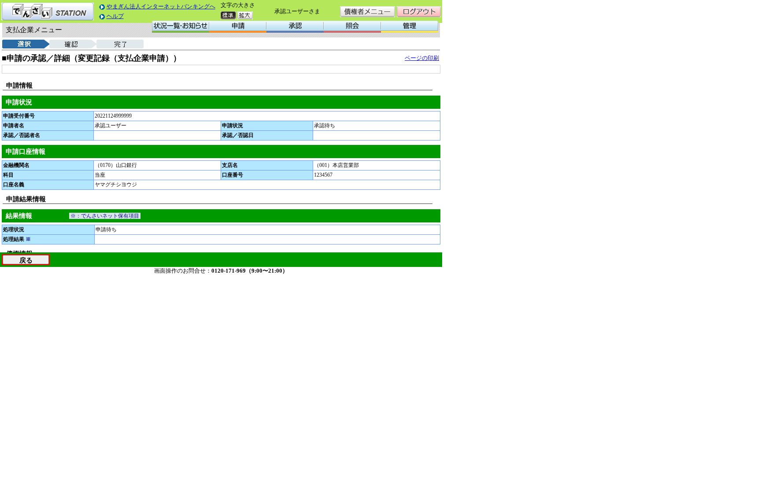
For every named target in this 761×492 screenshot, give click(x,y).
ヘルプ (115, 16)
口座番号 (232, 175)
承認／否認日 (238, 135)
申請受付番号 (19, 116)
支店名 (230, 165)
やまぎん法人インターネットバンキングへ (161, 6)
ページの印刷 (422, 58)
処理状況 (13, 229)
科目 (8, 175)
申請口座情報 (25, 151)
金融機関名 (16, 165)
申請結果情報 (26, 199)
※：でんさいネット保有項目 (104, 216)
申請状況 (19, 102)
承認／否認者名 (21, 135)
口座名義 (13, 184)
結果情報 (19, 215)
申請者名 (13, 125)
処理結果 (17, 239)
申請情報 (19, 85)
